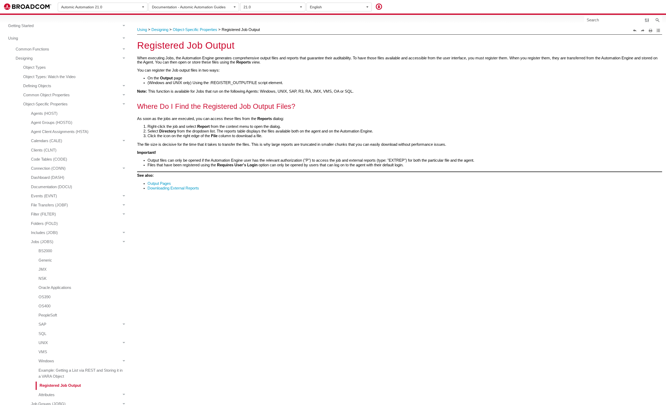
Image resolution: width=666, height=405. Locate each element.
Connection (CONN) (48, 168)
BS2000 (45, 251)
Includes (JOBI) (44, 233)
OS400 (44, 306)
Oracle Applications (55, 288)
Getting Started (21, 26)
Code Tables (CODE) (49, 159)
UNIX (43, 343)
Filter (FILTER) (43, 214)
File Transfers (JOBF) (49, 205)
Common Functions (32, 49)
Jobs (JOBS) (42, 242)
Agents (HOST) (44, 113)
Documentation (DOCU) (51, 187)
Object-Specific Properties (45, 104)
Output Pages (159, 183)
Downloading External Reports (173, 188)
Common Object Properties (46, 95)
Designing (24, 58)
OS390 (44, 297)
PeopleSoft (48, 315)
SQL (42, 334)
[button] (647, 20)
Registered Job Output (60, 385)
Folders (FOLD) (44, 224)
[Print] (650, 30)
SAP (42, 324)
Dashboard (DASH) (47, 177)
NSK (43, 278)
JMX (43, 269)
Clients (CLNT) (43, 150)
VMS (43, 352)
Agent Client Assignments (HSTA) (59, 132)
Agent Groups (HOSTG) (51, 123)
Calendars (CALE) (46, 141)
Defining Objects (37, 86)
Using (13, 38)
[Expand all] (658, 30)
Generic (45, 260)
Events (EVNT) (44, 196)
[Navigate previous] (635, 30)
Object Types (34, 67)
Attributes (47, 395)
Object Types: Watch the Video (49, 77)
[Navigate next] (642, 30)
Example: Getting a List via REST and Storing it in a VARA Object (81, 373)
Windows (46, 361)
